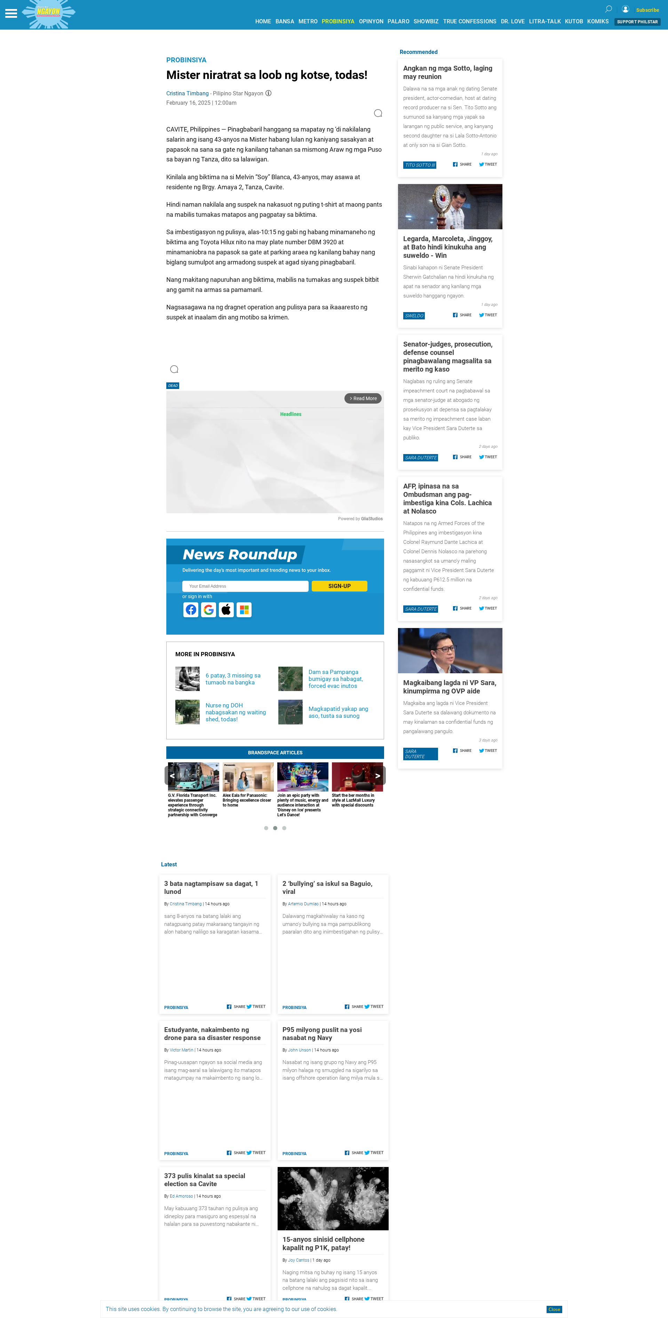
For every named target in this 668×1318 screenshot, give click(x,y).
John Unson (299, 1050)
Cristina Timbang (187, 93)
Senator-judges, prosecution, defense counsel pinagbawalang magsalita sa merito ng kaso (448, 356)
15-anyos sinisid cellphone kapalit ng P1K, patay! (324, 1243)
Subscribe (647, 10)
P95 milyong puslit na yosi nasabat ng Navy (322, 1034)
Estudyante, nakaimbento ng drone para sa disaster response (212, 1034)
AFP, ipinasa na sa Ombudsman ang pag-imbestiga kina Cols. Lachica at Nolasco (447, 498)
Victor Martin (181, 1050)
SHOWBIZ (426, 21)
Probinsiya (186, 60)
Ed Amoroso (181, 1196)
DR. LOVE (513, 21)
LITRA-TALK (545, 21)
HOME (263, 21)
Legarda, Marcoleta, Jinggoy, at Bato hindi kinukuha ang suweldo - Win (448, 247)
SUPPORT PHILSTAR (637, 21)
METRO (308, 21)
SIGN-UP (339, 586)
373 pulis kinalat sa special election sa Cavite (204, 1180)
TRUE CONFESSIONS (470, 21)
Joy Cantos (298, 1260)
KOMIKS (598, 21)
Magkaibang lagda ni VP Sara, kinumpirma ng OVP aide (449, 686)
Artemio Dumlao (303, 904)
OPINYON (371, 21)
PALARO (398, 21)
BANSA (285, 21)
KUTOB (574, 21)
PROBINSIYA (338, 21)
